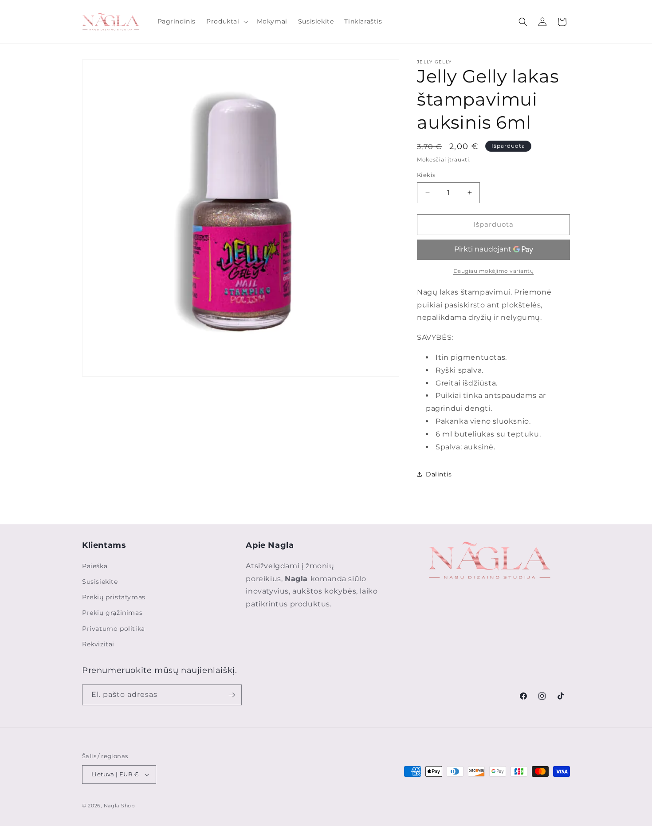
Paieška (94, 566)
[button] (226, 21)
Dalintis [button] (439, 474)
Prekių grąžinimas (112, 613)
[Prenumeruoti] (231, 694)
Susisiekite (100, 582)
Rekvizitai (98, 644)
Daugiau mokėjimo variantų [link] (493, 270)
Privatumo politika (113, 629)
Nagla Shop (119, 805)
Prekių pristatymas (113, 597)
